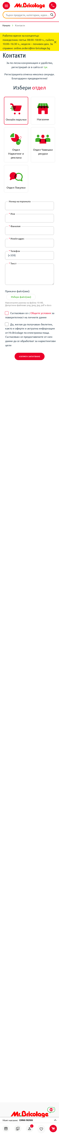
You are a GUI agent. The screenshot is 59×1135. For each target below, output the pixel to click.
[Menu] (6, 5)
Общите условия (40, 313)
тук (46, 67)
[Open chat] (51, 1110)
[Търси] (52, 14)
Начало (6, 25)
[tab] (16, 111)
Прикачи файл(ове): (17, 291)
